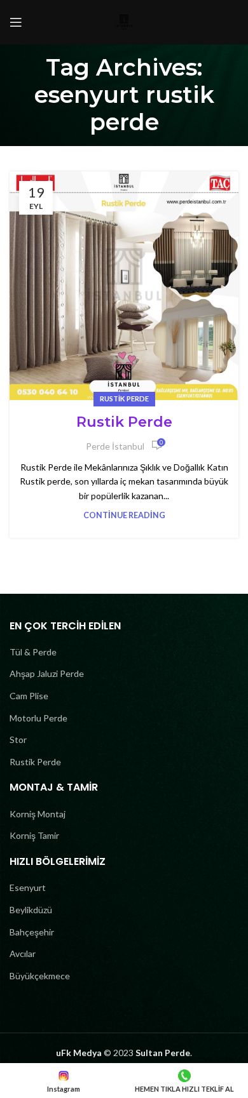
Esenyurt (28, 887)
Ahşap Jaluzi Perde (47, 673)
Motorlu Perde (38, 718)
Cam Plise (29, 695)
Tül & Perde (33, 651)
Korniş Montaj (37, 813)
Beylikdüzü (31, 909)
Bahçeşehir (32, 932)
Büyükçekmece (40, 975)
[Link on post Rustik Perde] (124, 285)
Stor (18, 739)
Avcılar (23, 953)
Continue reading (124, 515)
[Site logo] (124, 21)
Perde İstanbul (115, 446)
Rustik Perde (124, 398)
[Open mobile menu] (16, 22)
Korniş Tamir (34, 835)
